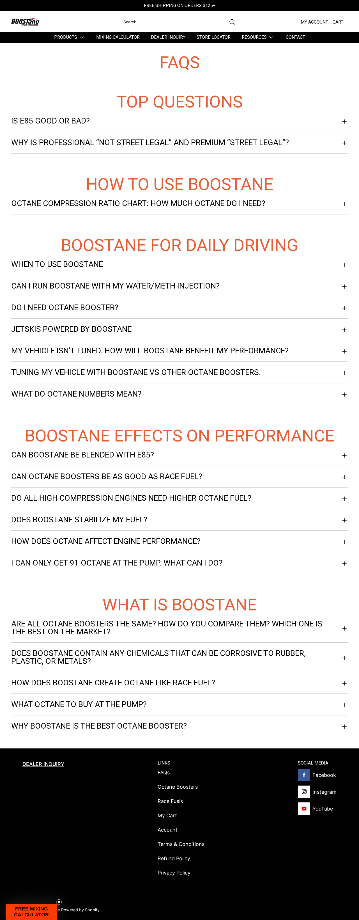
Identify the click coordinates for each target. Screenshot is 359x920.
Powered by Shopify (80, 909)
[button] (31, 912)
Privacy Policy (174, 873)
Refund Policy (174, 858)
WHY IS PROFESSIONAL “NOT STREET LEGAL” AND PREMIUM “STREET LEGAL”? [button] (150, 142)
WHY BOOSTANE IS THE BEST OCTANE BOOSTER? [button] (99, 726)
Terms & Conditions (181, 844)
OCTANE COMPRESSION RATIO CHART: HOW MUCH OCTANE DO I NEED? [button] (138, 204)
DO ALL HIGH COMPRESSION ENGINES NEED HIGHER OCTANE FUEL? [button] (131, 498)
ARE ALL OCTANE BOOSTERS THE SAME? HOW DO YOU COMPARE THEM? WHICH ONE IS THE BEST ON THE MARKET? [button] (166, 628)
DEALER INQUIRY (43, 764)
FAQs (164, 772)
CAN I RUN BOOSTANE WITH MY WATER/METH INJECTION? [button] (115, 285)
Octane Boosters (178, 787)
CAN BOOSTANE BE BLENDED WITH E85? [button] (82, 455)
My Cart (167, 815)
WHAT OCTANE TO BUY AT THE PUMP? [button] (79, 704)
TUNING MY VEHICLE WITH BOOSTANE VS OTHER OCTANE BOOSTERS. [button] (136, 372)
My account (314, 22)
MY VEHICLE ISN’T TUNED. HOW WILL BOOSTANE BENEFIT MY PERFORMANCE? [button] (150, 350)
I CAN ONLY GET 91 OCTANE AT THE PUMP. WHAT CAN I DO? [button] (116, 562)
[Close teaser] (59, 902)
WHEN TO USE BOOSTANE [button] (57, 264)
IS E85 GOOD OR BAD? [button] (50, 121)
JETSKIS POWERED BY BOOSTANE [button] (71, 329)
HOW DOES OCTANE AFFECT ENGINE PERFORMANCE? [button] (106, 541)
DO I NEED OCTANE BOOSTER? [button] (64, 307)
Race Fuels (170, 801)
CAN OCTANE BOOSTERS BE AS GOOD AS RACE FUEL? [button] (106, 476)
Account (168, 830)
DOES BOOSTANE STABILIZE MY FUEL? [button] (79, 519)
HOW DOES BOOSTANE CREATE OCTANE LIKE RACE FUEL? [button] (113, 682)
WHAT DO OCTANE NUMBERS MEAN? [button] (76, 394)
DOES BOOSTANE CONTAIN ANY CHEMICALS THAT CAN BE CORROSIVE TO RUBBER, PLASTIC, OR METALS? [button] (158, 657)
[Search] (229, 22)
